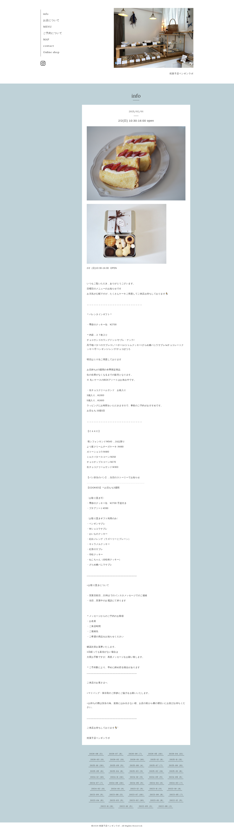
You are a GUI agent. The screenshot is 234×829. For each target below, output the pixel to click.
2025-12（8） (157, 759)
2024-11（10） (117, 777)
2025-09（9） (117, 765)
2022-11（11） (107, 806)
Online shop (51, 52)
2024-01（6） (118, 788)
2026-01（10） (137, 759)
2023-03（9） (117, 800)
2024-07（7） (97, 783)
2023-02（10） (137, 800)
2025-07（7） (156, 765)
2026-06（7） (136, 753)
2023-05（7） (177, 794)
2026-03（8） (97, 759)
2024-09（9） (156, 777)
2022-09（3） (146, 806)
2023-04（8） (97, 800)
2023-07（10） (137, 794)
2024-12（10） (97, 777)
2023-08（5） (117, 794)
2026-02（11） (117, 759)
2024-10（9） (137, 777)
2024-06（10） (117, 783)
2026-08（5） (96, 753)
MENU (47, 26)
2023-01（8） (157, 800)
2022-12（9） (176, 800)
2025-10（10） (97, 765)
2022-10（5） (127, 806)
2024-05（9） (137, 783)
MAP (46, 39)
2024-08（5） (176, 777)
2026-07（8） (116, 753)
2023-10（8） (175, 788)
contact (48, 45)
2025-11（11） (176, 759)
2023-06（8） (157, 794)
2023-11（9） (156, 788)
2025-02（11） (156, 771)
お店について (51, 20)
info (46, 13)
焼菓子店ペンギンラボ (110, 826)
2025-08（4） (137, 765)
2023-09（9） (97, 794)
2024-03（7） (176, 783)
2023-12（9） (137, 788)
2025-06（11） (176, 765)
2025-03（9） (137, 771)
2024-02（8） (98, 788)
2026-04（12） (176, 753)
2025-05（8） (97, 771)
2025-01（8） (176, 771)
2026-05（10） (156, 753)
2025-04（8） (117, 771)
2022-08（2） (166, 806)
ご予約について (52, 33)
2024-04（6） (157, 783)
